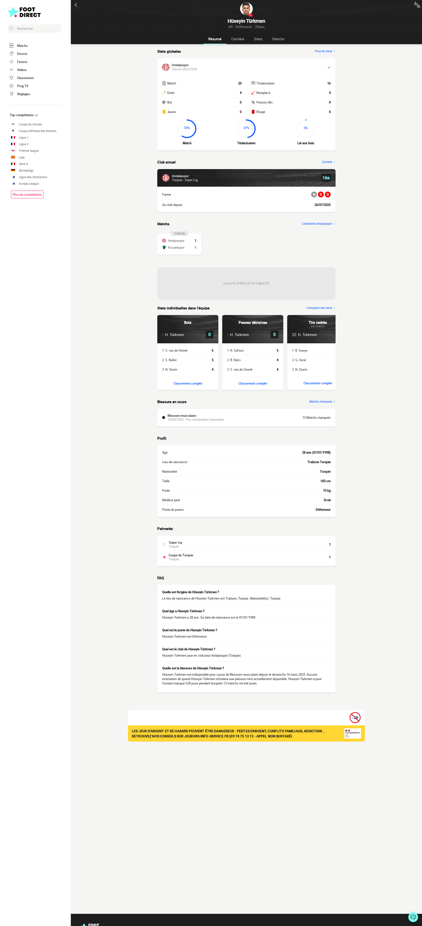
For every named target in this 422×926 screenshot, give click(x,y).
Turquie (325, 471)
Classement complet (188, 383)
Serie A (23, 164)
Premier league (29, 151)
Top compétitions (22, 115)
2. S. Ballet (169, 360)
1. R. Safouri (235, 350)
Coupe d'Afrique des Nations (37, 131)
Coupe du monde (30, 124)
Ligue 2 (24, 144)
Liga (22, 157)
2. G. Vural (299, 360)
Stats (258, 38)
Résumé (215, 38)
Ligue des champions (33, 177)
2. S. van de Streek (240, 369)
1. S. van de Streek (175, 350)
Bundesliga (26, 170)
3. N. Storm (169, 369)
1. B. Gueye (299, 350)
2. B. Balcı (234, 360)
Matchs (278, 38)
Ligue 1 (24, 137)
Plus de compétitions (27, 194)
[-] (413, 917)
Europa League (29, 184)
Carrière (237, 38)
